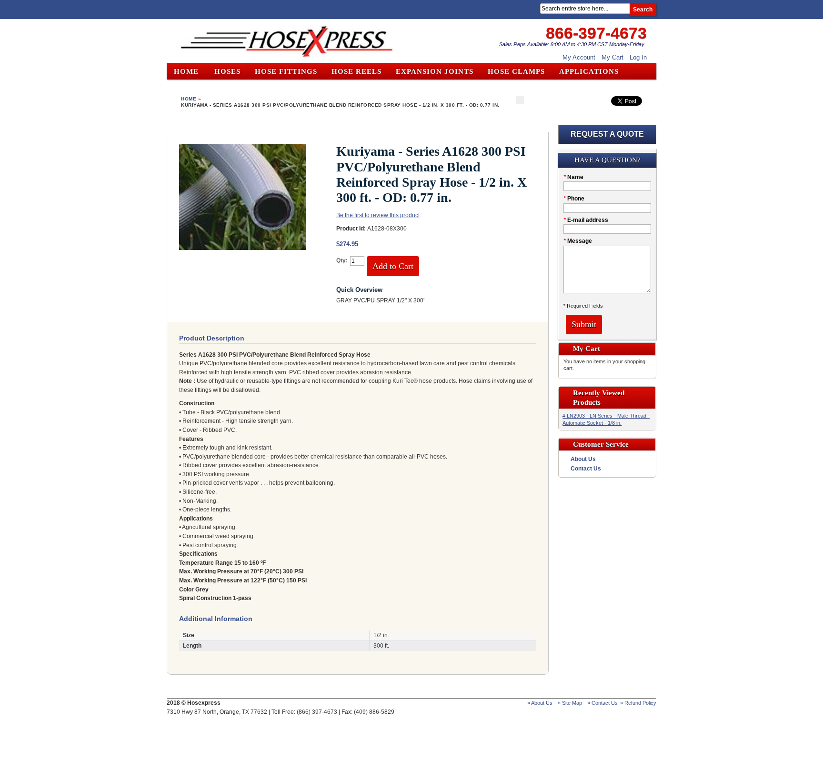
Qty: (342, 260)
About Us (583, 459)
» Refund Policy (638, 703)
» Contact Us (602, 703)
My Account (578, 57)
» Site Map (570, 703)
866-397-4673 (596, 33)
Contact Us (586, 468)
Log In (638, 57)
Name (573, 177)
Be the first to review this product (378, 215)
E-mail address (585, 220)
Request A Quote (607, 134)
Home (186, 71)
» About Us (539, 703)
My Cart (612, 57)
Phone (573, 198)
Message (577, 241)
